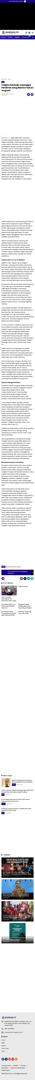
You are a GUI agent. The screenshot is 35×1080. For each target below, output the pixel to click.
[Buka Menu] (29, 33)
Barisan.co (5, 138)
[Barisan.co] (10, 32)
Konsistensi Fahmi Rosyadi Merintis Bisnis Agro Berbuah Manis (8, 613)
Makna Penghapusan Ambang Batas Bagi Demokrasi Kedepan (22, 781)
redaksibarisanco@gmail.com (13, 1032)
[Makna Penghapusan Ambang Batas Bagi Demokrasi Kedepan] (5, 782)
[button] (26, 33)
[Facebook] (21, 578)
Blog (3, 82)
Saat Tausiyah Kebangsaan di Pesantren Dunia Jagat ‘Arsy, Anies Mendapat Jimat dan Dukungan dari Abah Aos (8, 599)
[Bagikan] (32, 94)
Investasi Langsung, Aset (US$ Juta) (24, 612)
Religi (3, 1043)
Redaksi (3, 93)
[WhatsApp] (32, 578)
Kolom (13, 784)
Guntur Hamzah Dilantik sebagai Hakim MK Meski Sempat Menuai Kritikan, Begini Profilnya (17, 791)
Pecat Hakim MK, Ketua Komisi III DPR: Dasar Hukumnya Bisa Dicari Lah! (15, 800)
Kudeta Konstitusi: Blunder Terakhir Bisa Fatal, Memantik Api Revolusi (16, 809)
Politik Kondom (23, 586)
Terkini (3, 804)
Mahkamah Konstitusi (14, 567)
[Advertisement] (17, 59)
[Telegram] (28, 578)
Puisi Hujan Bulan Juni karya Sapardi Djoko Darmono (8, 606)
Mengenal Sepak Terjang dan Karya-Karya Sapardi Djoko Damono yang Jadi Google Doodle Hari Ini (25, 606)
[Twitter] (25, 578)
